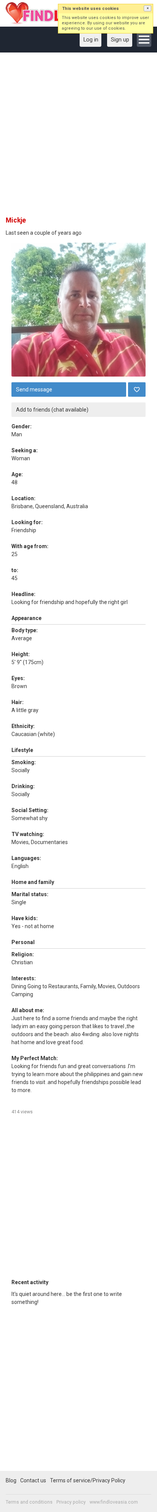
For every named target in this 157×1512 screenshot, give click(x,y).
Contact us (33, 1480)
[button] (147, 8)
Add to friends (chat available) (52, 410)
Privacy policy (71, 1502)
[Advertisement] (78, 137)
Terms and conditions (29, 1502)
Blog (11, 1480)
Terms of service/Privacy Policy (87, 1480)
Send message (34, 389)
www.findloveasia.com (114, 1502)
